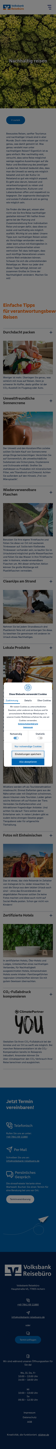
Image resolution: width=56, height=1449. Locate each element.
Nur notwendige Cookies (28, 746)
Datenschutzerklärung (28, 724)
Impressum (28, 727)
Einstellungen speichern (28, 754)
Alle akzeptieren (28, 761)
